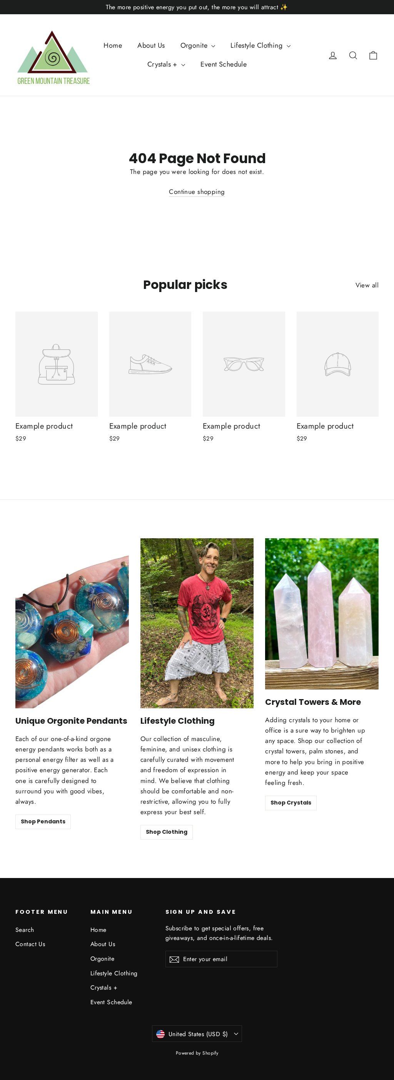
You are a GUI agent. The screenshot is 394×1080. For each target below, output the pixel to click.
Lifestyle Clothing (257, 45)
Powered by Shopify (197, 1053)
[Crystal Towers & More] (322, 613)
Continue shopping (197, 191)
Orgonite (195, 45)
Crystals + (163, 64)
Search (24, 929)
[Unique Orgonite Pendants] (72, 623)
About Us (151, 45)
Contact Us (30, 944)
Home (113, 45)
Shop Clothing (166, 832)
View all (367, 285)
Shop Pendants (43, 821)
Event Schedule (223, 64)
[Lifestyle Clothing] (197, 623)
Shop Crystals (290, 802)
